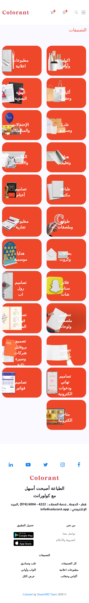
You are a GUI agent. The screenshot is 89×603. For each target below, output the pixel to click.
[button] (64, 12)
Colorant (28, 594)
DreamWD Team (47, 594)
